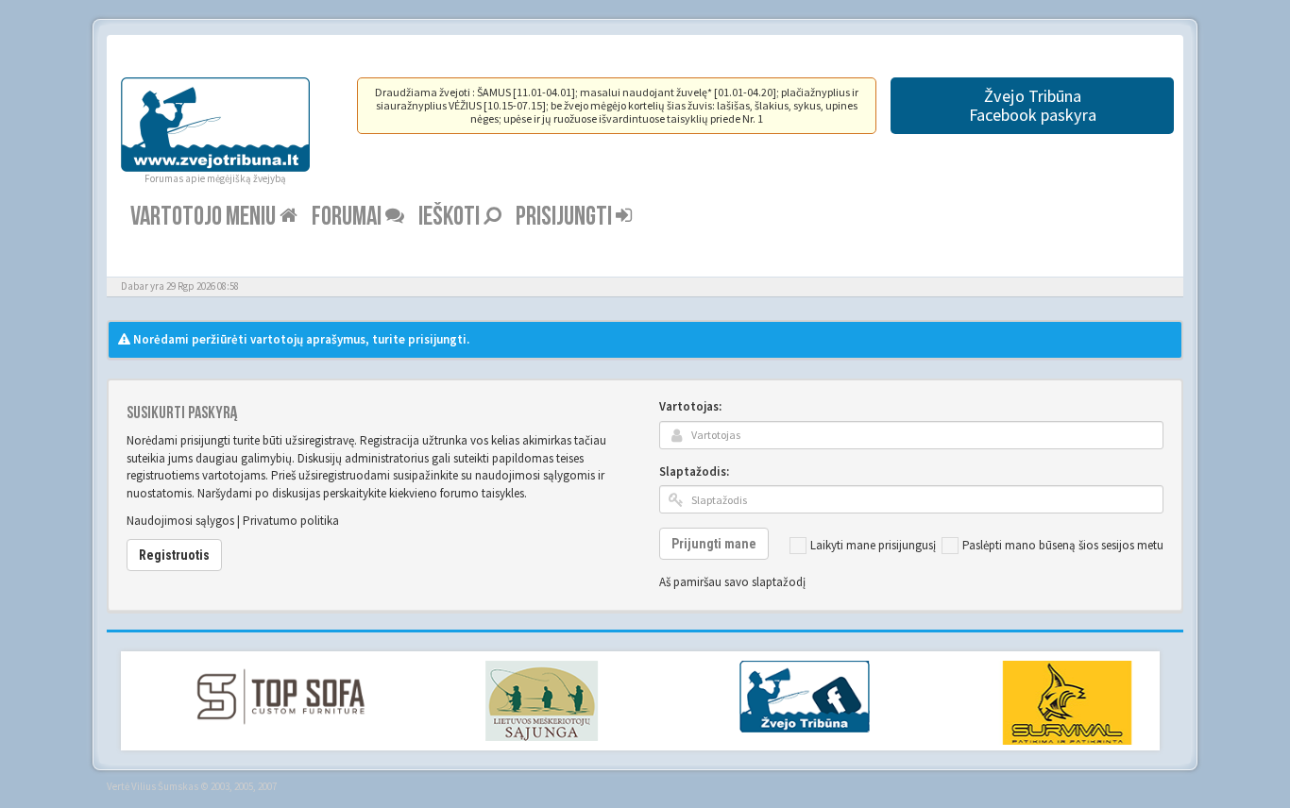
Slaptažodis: (694, 471)
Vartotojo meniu (205, 216)
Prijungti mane (713, 543)
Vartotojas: (690, 406)
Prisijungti (566, 216)
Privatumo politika (291, 521)
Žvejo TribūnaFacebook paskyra (1032, 105)
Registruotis (174, 555)
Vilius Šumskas (164, 786)
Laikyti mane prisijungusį (873, 545)
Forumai (348, 216)
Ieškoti (451, 216)
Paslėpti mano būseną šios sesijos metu (1062, 545)
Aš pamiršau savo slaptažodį (732, 582)
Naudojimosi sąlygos (180, 521)
